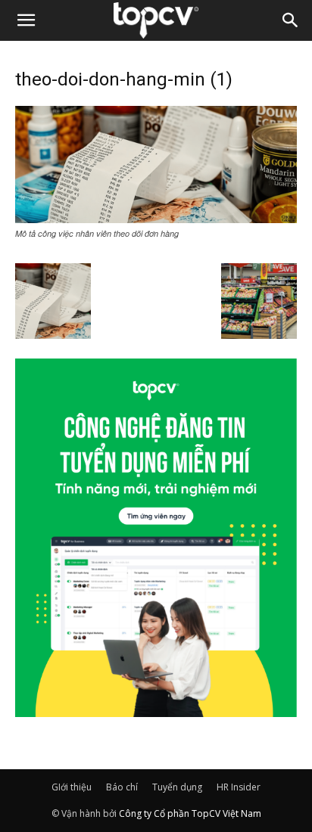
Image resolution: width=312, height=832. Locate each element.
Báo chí (122, 787)
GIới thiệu (71, 787)
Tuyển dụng (177, 787)
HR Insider (239, 787)
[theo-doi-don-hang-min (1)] (156, 218)
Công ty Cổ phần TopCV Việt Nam (190, 813)
